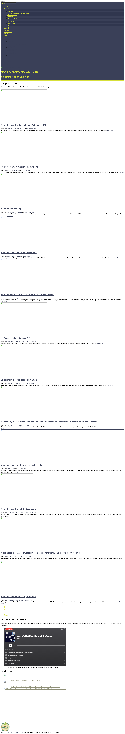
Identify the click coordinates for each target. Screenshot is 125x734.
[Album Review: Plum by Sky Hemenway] (24, 249)
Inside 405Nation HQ (11, 209)
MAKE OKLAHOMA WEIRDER (19, 72)
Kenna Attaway (27, 256)
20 (4, 614)
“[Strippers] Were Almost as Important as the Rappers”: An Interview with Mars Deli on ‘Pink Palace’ (49, 422)
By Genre (10, 27)
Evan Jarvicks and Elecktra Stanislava (25, 341)
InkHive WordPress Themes (15, 732)
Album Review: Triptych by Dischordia (18, 509)
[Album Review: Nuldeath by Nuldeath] (24, 593)
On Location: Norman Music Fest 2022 (19, 380)
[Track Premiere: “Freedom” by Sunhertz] (24, 163)
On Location (11, 22)
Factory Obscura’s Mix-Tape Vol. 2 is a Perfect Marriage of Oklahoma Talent (35, 687)
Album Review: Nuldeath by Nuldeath (18, 596)
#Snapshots (11, 20)
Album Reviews (12, 15)
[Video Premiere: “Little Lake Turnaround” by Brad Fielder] (24, 291)
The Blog (7, 8)
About (6, 34)
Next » (6, 615)
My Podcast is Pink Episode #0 (15, 338)
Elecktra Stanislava (31, 128)
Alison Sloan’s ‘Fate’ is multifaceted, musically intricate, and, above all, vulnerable (40, 553)
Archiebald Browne (29, 212)
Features (10, 17)
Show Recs (7, 28)
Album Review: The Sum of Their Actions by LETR (23, 125)
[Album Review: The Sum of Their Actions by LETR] (24, 121)
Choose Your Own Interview (20, 13)
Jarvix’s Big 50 (12, 23)
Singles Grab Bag (12, 18)
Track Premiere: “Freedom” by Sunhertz (19, 167)
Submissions (8, 32)
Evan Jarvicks (26, 170)
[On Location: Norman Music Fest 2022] (24, 376)
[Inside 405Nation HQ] (24, 205)
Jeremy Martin (26, 425)
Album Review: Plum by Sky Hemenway (19, 252)
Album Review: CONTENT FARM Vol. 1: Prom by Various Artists (45, 689)
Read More (110, 130)
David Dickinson (21, 468)
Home (6, 6)
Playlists (6, 30)
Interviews (10, 11)
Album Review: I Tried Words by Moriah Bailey (22, 465)
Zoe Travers (28, 556)
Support (6, 35)
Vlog (8, 25)
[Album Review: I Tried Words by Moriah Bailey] (24, 462)
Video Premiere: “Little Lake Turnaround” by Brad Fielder (27, 294)
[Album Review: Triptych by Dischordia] (17, 505)
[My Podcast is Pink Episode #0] (24, 334)
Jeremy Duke (28, 600)
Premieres (10, 10)
